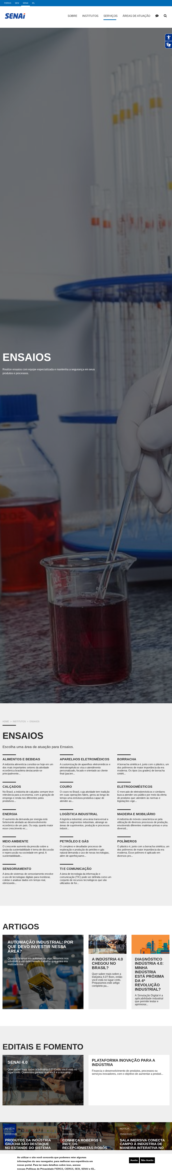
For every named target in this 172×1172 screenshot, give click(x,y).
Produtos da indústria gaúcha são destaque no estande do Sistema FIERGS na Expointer (28, 1146)
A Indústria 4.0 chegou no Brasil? (107, 963)
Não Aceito (147, 1160)
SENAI (85, 1168)
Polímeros (143, 848)
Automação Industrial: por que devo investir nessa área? (40, 947)
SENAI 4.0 (18, 1062)
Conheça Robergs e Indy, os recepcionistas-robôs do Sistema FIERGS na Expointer (84, 1148)
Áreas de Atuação (136, 15)
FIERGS (58, 1168)
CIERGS (68, 1168)
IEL (93, 1168)
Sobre (72, 15)
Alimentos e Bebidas (28, 766)
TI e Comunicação (85, 875)
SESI (77, 1168)
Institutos (90, 15)
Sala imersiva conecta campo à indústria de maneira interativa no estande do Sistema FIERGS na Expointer (142, 1148)
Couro (85, 793)
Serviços (110, 15)
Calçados (28, 793)
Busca (165, 15)
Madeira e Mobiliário (142, 821)
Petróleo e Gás (84, 848)
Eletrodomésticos (141, 793)
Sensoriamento (28, 875)
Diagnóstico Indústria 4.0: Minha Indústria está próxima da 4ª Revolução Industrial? (149, 974)
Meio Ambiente (28, 848)
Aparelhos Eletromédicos (85, 766)
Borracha (143, 766)
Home (6, 721)
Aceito (134, 1160)
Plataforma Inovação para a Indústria (123, 1062)
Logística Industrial (85, 821)
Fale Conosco (157, 15)
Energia (28, 821)
